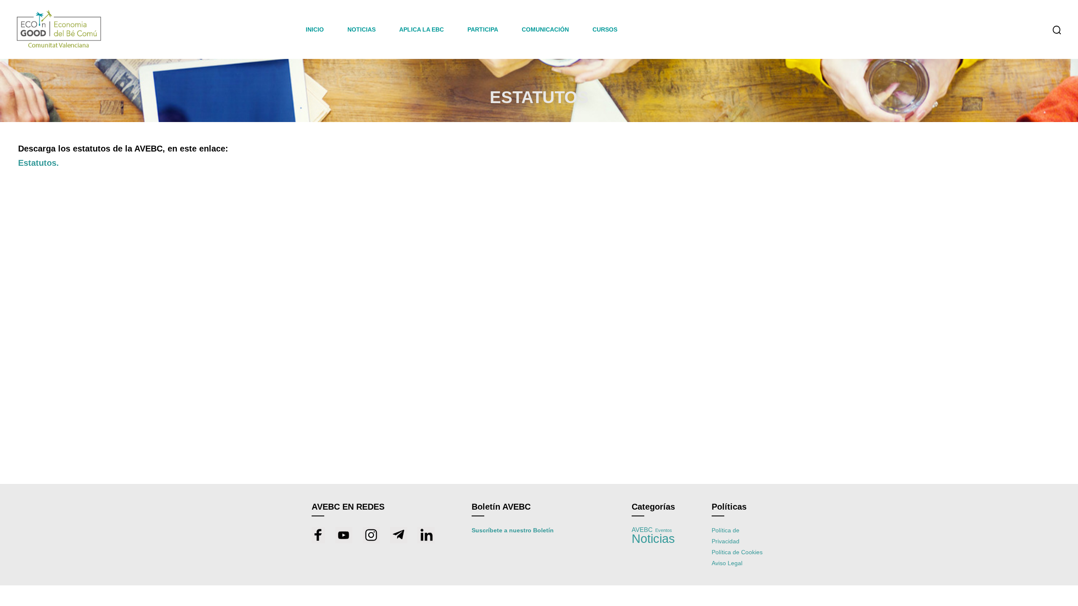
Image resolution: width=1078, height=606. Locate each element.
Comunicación (545, 29)
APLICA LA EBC (421, 29)
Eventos (663, 530)
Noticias (653, 538)
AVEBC (642, 529)
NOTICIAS (361, 29)
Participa (482, 29)
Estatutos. (38, 162)
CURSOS (604, 29)
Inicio (315, 29)
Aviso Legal (727, 563)
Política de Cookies (737, 552)
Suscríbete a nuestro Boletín (513, 530)
